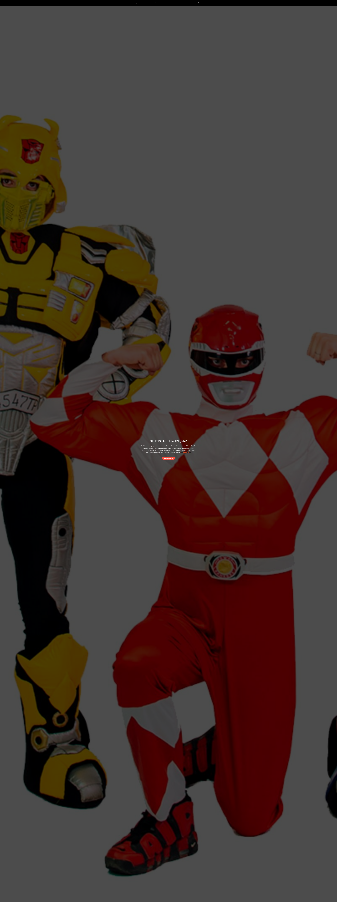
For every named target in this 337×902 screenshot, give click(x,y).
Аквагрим (169, 3)
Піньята (177, 3)
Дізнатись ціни (168, 458)
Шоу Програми (146, 3)
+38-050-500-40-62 (185, 452)
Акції (197, 3)
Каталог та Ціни (133, 3)
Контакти (204, 3)
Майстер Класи (158, 3)
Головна (122, 3)
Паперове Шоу (188, 3)
